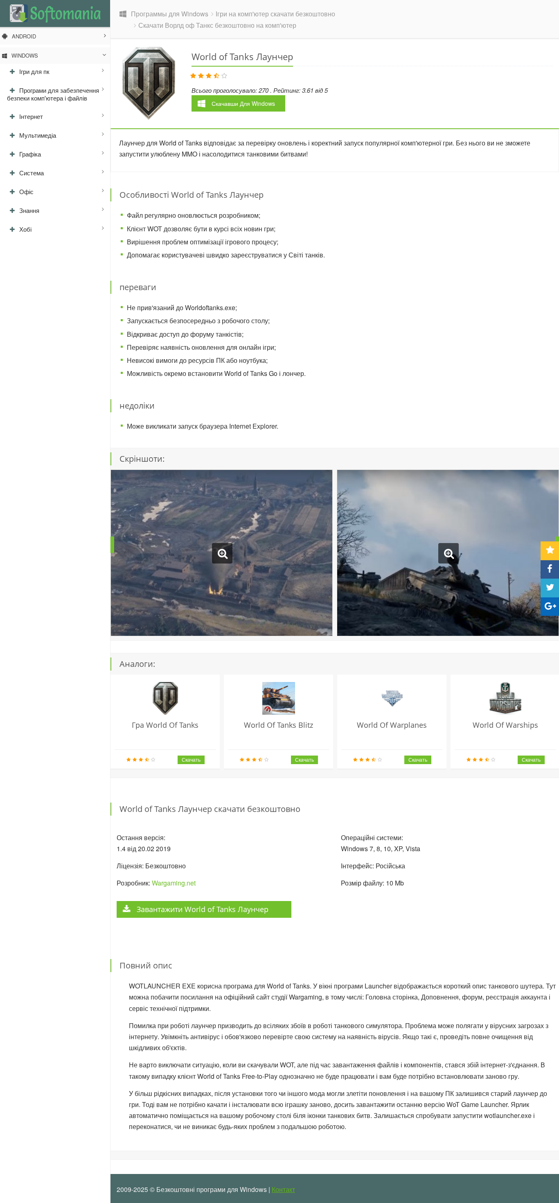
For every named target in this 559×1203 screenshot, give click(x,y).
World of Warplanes (392, 725)
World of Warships (505, 725)
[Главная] (55, 12)
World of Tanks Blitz (278, 725)
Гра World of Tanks (165, 725)
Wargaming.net (173, 883)
